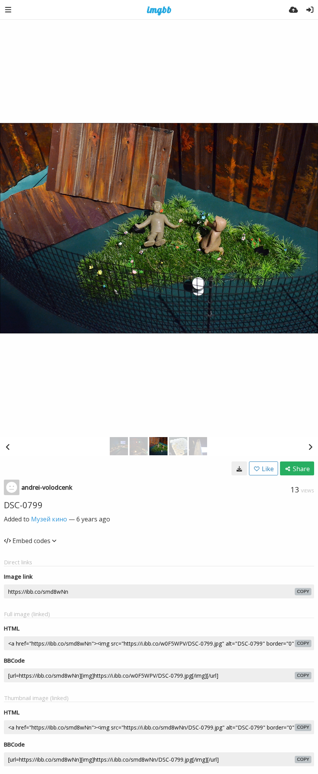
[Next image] (310, 446)
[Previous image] (8, 446)
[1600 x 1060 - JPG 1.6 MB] (239, 468)
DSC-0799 (23, 505)
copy (303, 591)
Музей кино (49, 519)
